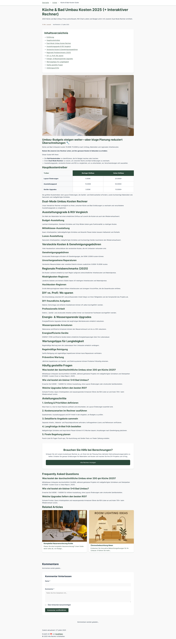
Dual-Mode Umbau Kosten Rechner (59, 43)
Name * (47, 581)
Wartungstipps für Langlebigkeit (58, 62)
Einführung (50, 37)
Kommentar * (49, 589)
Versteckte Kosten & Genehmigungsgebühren (62, 49)
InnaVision (59, 634)
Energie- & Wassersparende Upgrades (60, 59)
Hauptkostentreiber (53, 40)
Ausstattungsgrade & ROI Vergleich (59, 46)
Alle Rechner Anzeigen (88, 462)
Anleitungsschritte (53, 68)
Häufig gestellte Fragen (55, 65)
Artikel (54, 2)
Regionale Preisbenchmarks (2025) (59, 52)
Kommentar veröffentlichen (56, 610)
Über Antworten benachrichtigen (59, 605)
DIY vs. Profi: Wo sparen (55, 56)
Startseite (45, 2)
